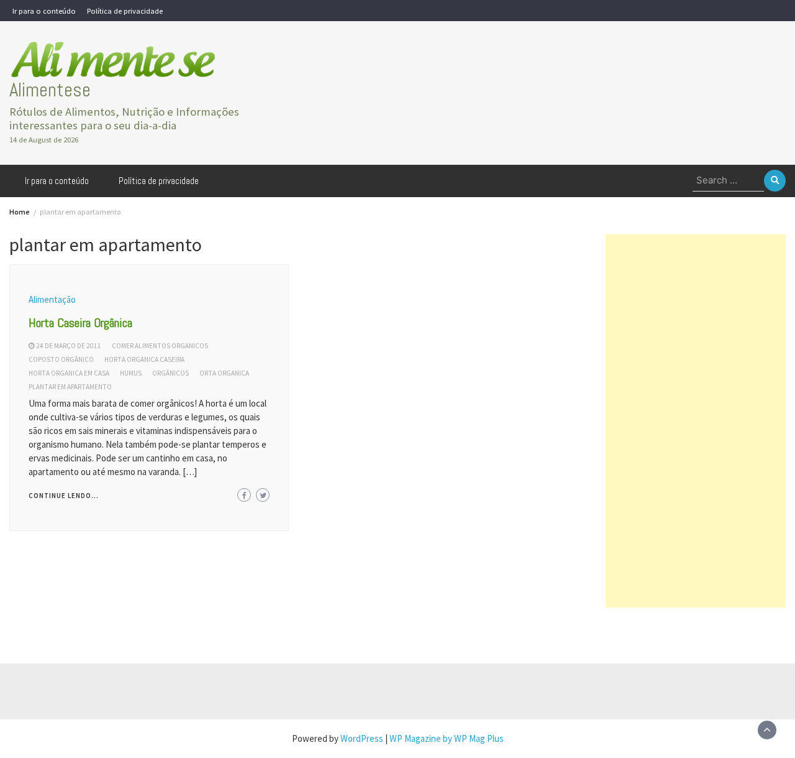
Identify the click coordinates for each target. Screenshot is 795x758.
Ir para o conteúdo (44, 11)
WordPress (361, 738)
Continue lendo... (64, 495)
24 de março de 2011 (68, 345)
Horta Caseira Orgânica (80, 323)
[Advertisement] (696, 421)
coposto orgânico (61, 359)
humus (131, 373)
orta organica (224, 373)
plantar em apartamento (70, 386)
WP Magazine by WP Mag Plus (446, 738)
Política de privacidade (125, 11)
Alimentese (50, 90)
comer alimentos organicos (160, 345)
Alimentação (52, 299)
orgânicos (170, 373)
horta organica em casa (69, 373)
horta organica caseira (144, 359)
